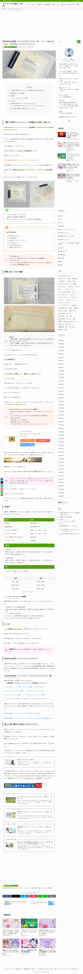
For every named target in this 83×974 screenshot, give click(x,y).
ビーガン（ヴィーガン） (64, 302)
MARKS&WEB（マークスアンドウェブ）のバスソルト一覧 (29, 105)
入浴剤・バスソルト (13, 46)
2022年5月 (61, 428)
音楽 (61, 265)
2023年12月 (61, 364)
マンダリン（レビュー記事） (24, 687)
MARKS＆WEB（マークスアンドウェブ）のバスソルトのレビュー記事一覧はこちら (28, 718)
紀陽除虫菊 (61, 327)
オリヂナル (70, 286)
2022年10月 (61, 411)
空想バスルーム (69, 324)
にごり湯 (69, 281)
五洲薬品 (74, 305)
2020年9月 (61, 496)
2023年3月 (61, 394)
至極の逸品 (62, 254)
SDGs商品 (74, 278)
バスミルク (68, 300)
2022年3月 (61, 435)
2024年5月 (61, 347)
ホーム (7, 969)
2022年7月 (61, 421)
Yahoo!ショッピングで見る (27, 444)
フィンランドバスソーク (64, 305)
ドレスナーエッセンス (63, 297)
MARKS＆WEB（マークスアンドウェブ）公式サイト (19, 713)
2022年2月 (61, 438)
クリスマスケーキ (69, 289)
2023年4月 (61, 391)
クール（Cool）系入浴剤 (64, 292)
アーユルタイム (62, 286)
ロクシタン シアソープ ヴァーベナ (30, 434)
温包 (74, 318)
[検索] (79, 1)
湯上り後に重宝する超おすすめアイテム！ (23, 108)
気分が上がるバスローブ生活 (25, 759)
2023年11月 (61, 367)
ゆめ (74, 281)
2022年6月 (61, 425)
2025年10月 (61, 343)
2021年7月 (61, 462)
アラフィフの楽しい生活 (13, 5)
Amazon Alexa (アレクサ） (64, 276)
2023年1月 (61, 401)
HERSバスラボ (61, 278)
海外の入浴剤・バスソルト (64, 318)
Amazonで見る (27, 440)
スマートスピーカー (63, 294)
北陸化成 (76, 308)
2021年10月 (61, 452)
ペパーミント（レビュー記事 (14, 691)
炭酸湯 (60, 321)
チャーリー (72, 294)
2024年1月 (61, 360)
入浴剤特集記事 (26, 969)
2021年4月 (61, 472)
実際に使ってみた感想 (17, 93)
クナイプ (77, 286)
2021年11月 (61, 448)
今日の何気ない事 (62, 308)
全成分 (13, 96)
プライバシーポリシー (64, 969)
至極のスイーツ (64, 251)
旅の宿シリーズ (72, 310)
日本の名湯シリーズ (63, 316)
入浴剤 (31, 888)
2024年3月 (61, 354)
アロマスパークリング (63, 284)
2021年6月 (61, 465)
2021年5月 (61, 469)
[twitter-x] (75, 1)
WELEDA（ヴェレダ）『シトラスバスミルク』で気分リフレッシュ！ (34, 812)
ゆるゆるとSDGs (49, 969)
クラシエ (60, 289)
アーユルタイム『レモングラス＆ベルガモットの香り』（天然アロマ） (34, 797)
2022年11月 (61, 408)
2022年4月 (61, 431)
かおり (5, 46)
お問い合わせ (74, 969)
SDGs (61, 216)
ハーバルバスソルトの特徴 (21, 98)
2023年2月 (61, 398)
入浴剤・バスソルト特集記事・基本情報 (69, 243)
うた (61, 219)
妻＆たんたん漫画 (62, 310)
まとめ (13, 101)
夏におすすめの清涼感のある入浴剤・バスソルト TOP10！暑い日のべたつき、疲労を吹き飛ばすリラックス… (35, 842)
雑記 (61, 261)
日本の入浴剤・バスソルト (40, 888)
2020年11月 (61, 489)
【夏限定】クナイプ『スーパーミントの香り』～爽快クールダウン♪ (34, 827)
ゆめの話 (62, 226)
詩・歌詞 (62, 258)
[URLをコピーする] (51, 896)
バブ (74, 300)
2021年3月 (61, 475)
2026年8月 (61, 340)
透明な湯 (50, 888)
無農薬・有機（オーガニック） (70, 321)
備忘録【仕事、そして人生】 (67, 236)
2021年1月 (61, 482)
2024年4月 (61, 350)
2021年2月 (61, 479)
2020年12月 (61, 486)
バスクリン (73, 297)
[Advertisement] (41, 22)
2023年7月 (61, 381)
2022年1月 (61, 442)
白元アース (61, 324)
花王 (67, 327)
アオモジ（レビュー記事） (14, 694)
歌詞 (71, 316)
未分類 (61, 248)
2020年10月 (61, 492)
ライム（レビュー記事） (13, 698)
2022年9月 (61, 415)
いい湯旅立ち (61, 281)
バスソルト (26, 888)
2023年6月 (61, 384)
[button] (7, 896)
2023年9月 (61, 374)
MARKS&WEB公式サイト (28, 591)
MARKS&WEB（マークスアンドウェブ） (23, 103)
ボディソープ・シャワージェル (68, 229)
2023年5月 (61, 387)
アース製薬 (73, 284)
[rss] (77, 1)
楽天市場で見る (42, 440)
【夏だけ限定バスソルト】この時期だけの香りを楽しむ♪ (27, 90)
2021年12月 (61, 445)
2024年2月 (61, 357)
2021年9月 (61, 455)
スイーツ (74, 292)
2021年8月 (61, 458)
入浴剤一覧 (18, 969)
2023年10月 (61, 370)
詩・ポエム (72, 327)
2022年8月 (61, 418)
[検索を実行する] (78, 41)
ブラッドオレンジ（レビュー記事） (35, 694)
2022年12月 (61, 404)
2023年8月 (61, 377)
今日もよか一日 (64, 232)
